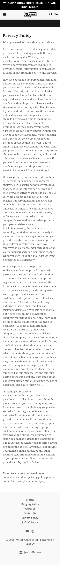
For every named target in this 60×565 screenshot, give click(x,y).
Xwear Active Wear (27, 539)
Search (30, 500)
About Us (30, 508)
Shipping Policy (30, 504)
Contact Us (30, 513)
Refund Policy (30, 522)
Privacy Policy (30, 517)
